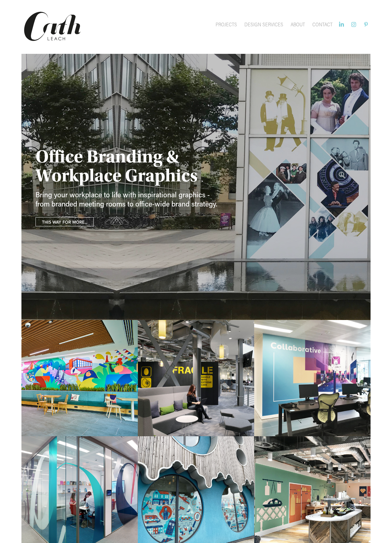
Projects (226, 24)
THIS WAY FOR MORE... (64, 222)
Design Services (263, 24)
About (298, 24)
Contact (322, 24)
